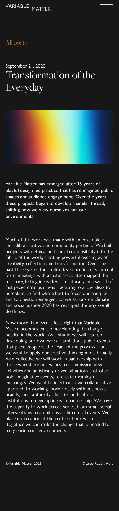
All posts (16, 42)
